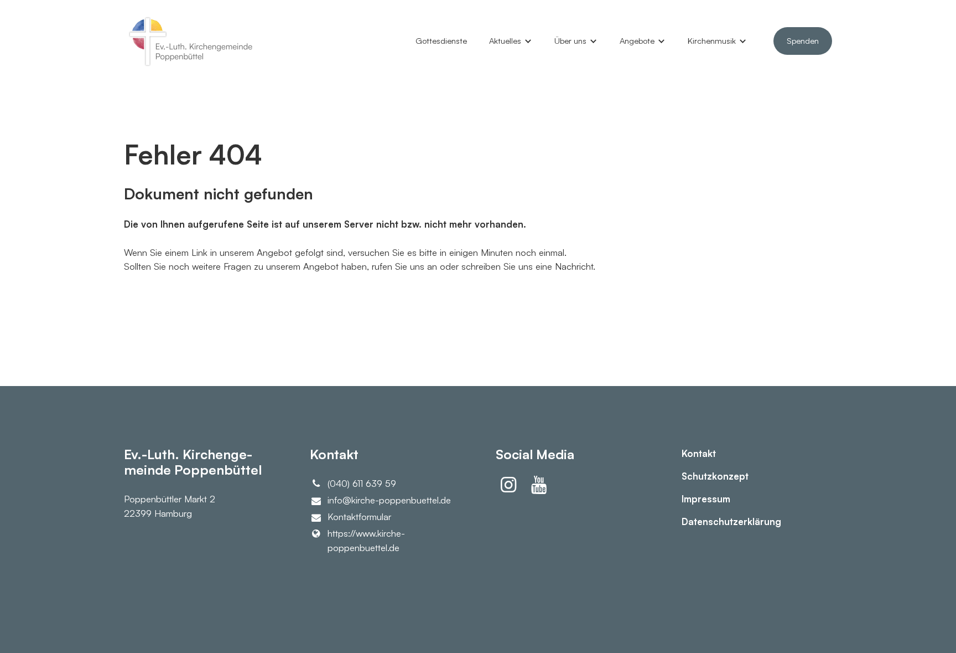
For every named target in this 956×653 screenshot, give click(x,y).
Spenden (803, 40)
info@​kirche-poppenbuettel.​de (389, 500)
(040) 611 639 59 (362, 483)
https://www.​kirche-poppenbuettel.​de (366, 540)
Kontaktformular (359, 516)
